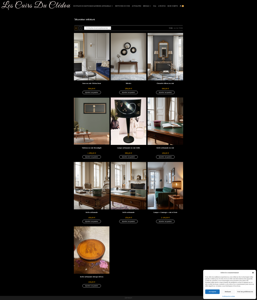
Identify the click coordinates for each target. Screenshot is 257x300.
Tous (181, 28)
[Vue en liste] (80, 28)
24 (177, 28)
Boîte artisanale (92, 212)
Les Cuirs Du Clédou (36, 6)
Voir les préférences (245, 292)
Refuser (228, 292)
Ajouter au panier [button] (91, 92)
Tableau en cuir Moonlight (91, 148)
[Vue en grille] (76, 28)
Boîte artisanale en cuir (165, 148)
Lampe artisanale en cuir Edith (128, 148)
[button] (253, 273)
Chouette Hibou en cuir (165, 83)
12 (174, 28)
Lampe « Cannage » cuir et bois (165, 212)
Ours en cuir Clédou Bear (91, 83)
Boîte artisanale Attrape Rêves (91, 277)
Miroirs (128, 83)
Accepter (212, 292)
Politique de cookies (228, 296)
